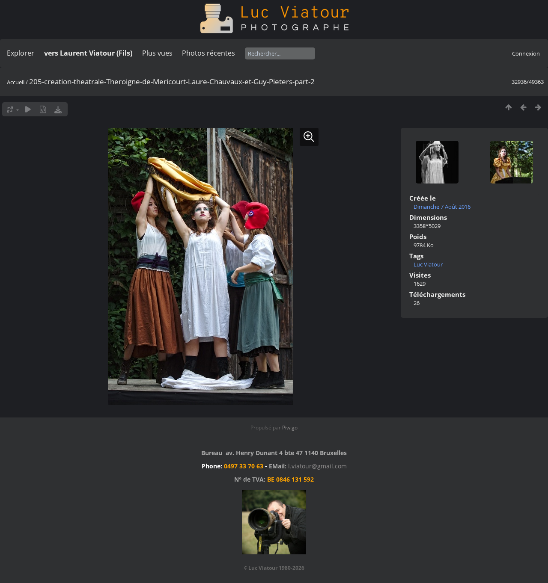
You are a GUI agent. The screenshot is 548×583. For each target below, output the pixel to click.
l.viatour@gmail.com (317, 466)
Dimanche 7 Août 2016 (442, 206)
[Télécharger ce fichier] (58, 109)
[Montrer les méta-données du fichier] (43, 109)
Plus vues (157, 53)
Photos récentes (208, 53)
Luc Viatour (428, 264)
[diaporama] (28, 109)
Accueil (15, 82)
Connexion (526, 53)
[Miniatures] (508, 107)
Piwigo (290, 427)
